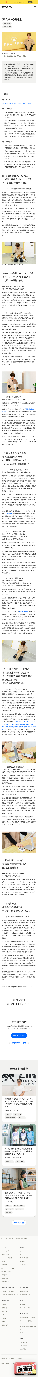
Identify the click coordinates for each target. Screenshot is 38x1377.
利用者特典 (4, 1325)
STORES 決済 (26, 103)
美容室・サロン (24, 1261)
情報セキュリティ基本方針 (27, 1317)
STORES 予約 (16, 103)
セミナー (3, 1315)
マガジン (3, 1318)
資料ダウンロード (19, 1036)
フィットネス (23, 1265)
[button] (34, 1364)
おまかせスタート (6, 1282)
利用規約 (22, 1304)
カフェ (21, 1254)
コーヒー (22, 1251)
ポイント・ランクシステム (7, 1268)
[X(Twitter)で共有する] (8, 1004)
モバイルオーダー (6, 1271)
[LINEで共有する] (17, 1004)
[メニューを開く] (35, 7)
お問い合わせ (24, 1291)
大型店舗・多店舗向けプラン (9, 1295)
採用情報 (11, 1358)
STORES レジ (6, 103)
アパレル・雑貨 (24, 1258)
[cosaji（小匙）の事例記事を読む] (19, 1192)
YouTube (23, 1349)
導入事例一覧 (19, 1223)
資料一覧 (4, 1311)
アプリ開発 (4, 1265)
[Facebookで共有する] (12, 1004)
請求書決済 (4, 1278)
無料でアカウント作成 (19, 1043)
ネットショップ (5, 1251)
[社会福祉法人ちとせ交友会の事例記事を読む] (19, 1145)
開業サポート (5, 1321)
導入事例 (4, 1308)
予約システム (5, 1254)
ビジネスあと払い (6, 1275)
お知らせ (3, 1304)
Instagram (23, 1345)
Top (2, 1238)
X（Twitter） (24, 1342)
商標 (21, 1332)
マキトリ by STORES (7, 1291)
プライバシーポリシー (26, 1308)
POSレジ (4, 1261)
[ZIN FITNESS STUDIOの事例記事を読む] (19, 1098)
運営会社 (4, 1358)
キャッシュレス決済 (6, 1258)
